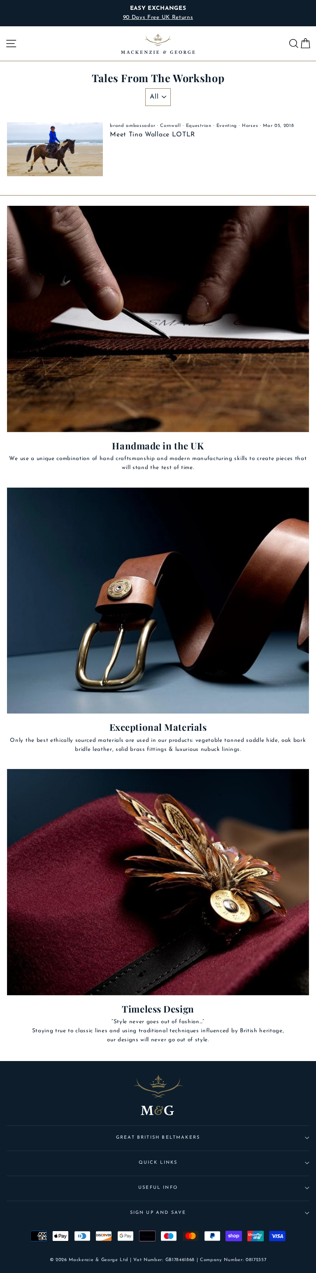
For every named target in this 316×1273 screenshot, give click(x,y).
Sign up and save (158, 1213)
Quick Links (158, 1162)
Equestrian (198, 126)
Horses (250, 126)
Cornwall (170, 126)
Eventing (226, 126)
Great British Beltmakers (158, 1137)
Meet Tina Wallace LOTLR (152, 134)
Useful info (158, 1188)
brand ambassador (132, 126)
